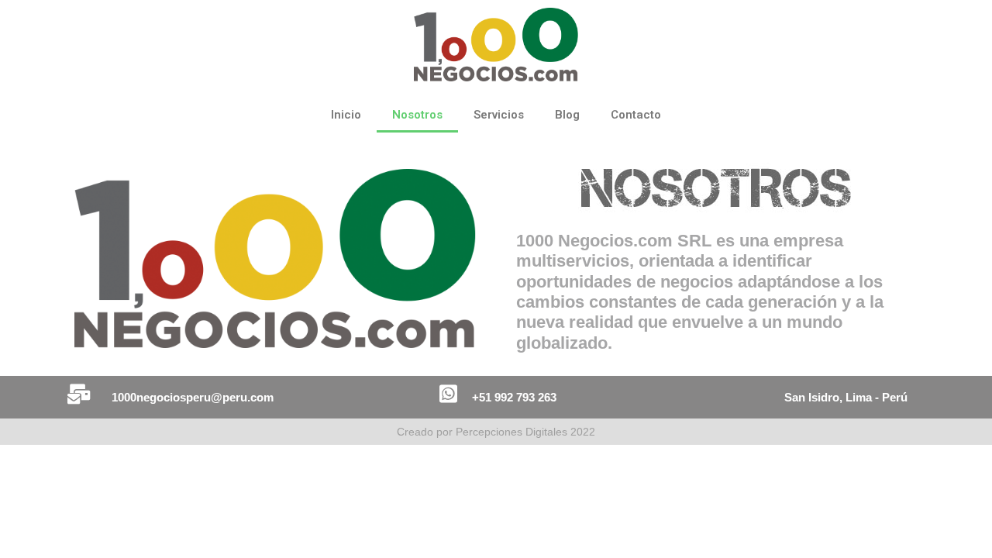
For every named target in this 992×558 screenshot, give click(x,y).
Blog (567, 115)
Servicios (499, 115)
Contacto (636, 115)
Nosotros (417, 115)
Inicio (346, 115)
